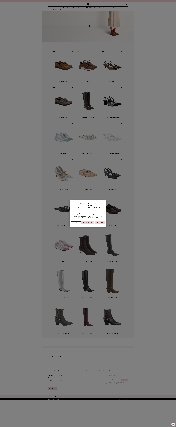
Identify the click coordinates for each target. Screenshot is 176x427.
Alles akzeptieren (100, 222)
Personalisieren (76, 222)
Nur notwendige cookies (87, 222)
